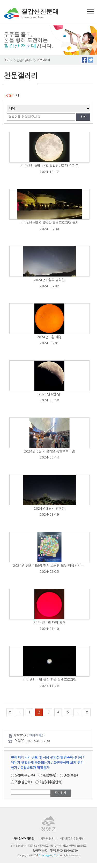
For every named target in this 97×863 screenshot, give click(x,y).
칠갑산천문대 (40, 13)
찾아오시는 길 (40, 850)
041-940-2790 (38, 741)
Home (8, 60)
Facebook (84, 60)
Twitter (90, 60)
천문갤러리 (43, 60)
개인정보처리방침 (23, 838)
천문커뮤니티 (24, 60)
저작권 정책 (47, 838)
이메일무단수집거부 (72, 838)
